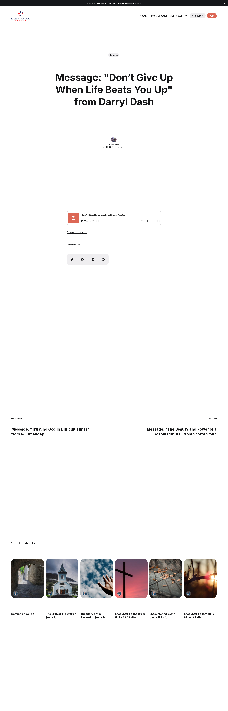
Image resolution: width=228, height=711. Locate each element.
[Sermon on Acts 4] (27, 578)
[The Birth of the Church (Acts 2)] (62, 578)
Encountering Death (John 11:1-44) (162, 615)
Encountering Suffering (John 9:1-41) (199, 615)
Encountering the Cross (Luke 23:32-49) (130, 615)
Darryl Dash (114, 145)
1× (142, 221)
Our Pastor (176, 15)
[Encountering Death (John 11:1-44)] (166, 578)
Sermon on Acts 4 (22, 613)
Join (211, 15)
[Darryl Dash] (114, 139)
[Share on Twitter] (71, 259)
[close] (225, 3)
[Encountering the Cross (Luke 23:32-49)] (131, 578)
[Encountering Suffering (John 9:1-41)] (200, 578)
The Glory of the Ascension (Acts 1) (92, 615)
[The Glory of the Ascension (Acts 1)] (96, 578)
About (143, 15)
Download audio (76, 232)
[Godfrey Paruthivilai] (16, 594)
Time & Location (158, 15)
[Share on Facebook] (82, 259)
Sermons (114, 55)
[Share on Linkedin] (93, 259)
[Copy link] (103, 259)
